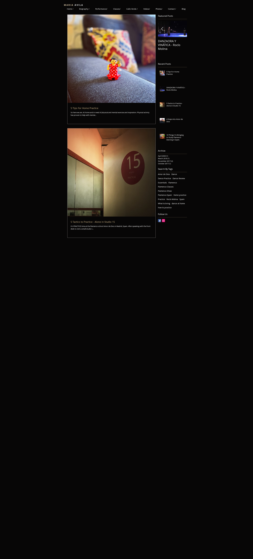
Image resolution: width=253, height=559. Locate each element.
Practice (161, 199)
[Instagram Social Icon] (163, 220)
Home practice (180, 195)
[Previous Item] (162, 29)
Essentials (162, 182)
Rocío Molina (172, 199)
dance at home (178, 203)
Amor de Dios (164, 174)
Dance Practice (164, 178)
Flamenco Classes (166, 186)
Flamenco (172, 182)
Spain (181, 199)
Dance (174, 174)
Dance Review (179, 178)
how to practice (165, 207)
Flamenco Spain (165, 195)
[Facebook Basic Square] (159, 220)
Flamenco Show (165, 191)
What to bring (164, 203)
